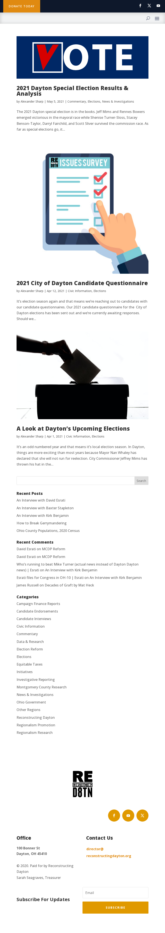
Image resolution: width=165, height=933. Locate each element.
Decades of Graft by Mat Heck (69, 585)
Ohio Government (31, 702)
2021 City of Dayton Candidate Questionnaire (82, 283)
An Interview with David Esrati (41, 500)
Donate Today (22, 6)
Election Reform (30, 649)
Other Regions (28, 709)
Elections (94, 101)
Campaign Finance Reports (38, 603)
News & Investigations (118, 101)
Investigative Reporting (36, 679)
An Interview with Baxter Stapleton (45, 508)
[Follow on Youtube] (158, 5)
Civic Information (80, 291)
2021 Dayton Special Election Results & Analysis (72, 90)
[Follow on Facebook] (140, 5)
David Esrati (26, 549)
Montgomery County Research (42, 687)
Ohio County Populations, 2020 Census (48, 530)
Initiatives (25, 671)
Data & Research (30, 641)
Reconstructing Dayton (36, 717)
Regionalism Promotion (36, 725)
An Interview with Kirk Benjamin (43, 515)
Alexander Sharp (32, 101)
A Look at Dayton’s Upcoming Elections (73, 428)
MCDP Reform (53, 549)
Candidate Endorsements (37, 611)
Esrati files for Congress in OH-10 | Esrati (50, 577)
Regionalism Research (35, 732)
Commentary (76, 101)
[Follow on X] (149, 5)
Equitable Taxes (30, 664)
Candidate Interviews (34, 618)
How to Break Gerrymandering (42, 523)
